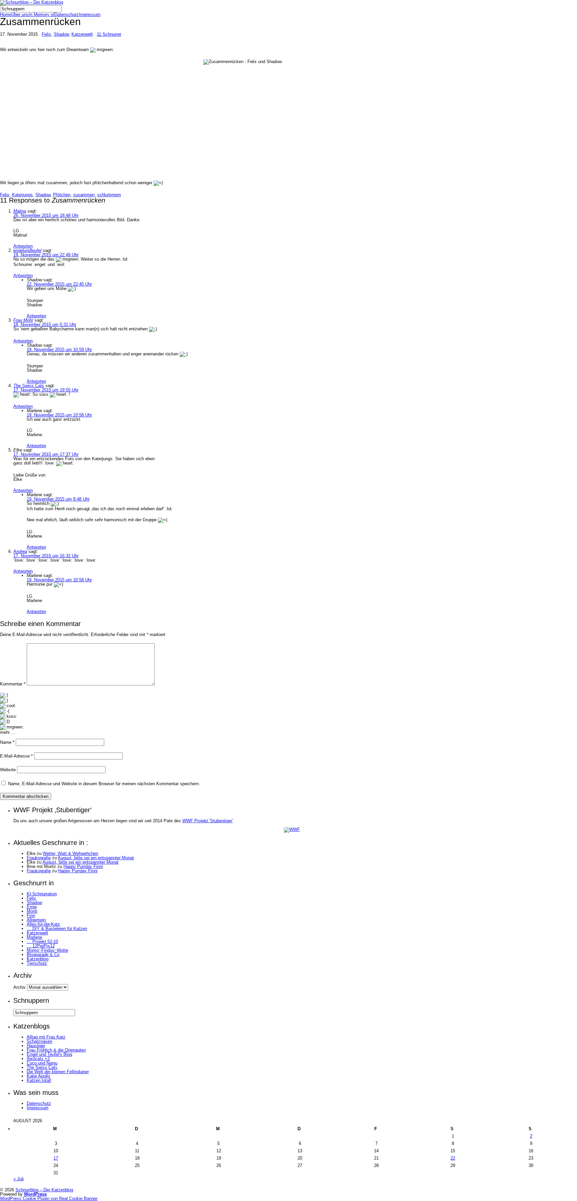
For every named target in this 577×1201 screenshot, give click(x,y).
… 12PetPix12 (41, 945)
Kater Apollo (38, 1076)
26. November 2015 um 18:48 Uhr (45, 215)
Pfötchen (61, 194)
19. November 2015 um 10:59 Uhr (59, 349)
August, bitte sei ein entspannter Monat (96, 857)
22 (452, 1158)
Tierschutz (37, 963)
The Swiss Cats (28, 385)
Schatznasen (39, 1041)
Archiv (19, 987)
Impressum (90, 14)
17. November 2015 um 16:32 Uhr (45, 555)
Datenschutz (66, 14)
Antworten (23, 246)
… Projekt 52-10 (42, 941)
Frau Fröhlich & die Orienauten (56, 1050)
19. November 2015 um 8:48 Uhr (58, 499)
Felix (46, 34)
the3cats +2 (38, 1058)
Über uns (20, 14)
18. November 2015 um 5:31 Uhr (44, 324)
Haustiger (36, 1045)
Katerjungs (22, 194)
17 (55, 1158)
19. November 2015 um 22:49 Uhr (45, 254)
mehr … (7, 732)
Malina (19, 211)
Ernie (32, 906)
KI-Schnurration (42, 893)
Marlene (34, 937)
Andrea (20, 551)
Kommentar (12, 683)
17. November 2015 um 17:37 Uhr (45, 454)
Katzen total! (39, 1080)
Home (5, 14)
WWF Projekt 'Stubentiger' (207, 820)
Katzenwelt (82, 34)
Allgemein (36, 919)
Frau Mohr (23, 320)
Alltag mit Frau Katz (46, 1036)
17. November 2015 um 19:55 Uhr (45, 389)
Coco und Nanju (42, 1063)
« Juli (18, 1178)
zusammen (83, 194)
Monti (32, 911)
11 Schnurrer (109, 34)
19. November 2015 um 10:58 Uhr (59, 414)
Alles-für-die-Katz (43, 924)
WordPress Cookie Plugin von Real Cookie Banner (49, 1198)
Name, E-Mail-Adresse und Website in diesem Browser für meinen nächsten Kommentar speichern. (104, 783)
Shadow (61, 34)
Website (8, 769)
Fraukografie (39, 857)
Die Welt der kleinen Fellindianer (58, 1071)
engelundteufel (27, 250)
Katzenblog (37, 958)
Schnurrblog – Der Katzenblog (44, 1189)
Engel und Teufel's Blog (49, 1054)
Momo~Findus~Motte (47, 950)
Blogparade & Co (43, 954)
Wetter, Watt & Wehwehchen (70, 853)
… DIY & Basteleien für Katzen (57, 928)
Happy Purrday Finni (83, 866)
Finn (31, 915)
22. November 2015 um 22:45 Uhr (59, 284)
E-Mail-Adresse (16, 756)
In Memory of (41, 14)
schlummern (109, 194)
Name (7, 742)
